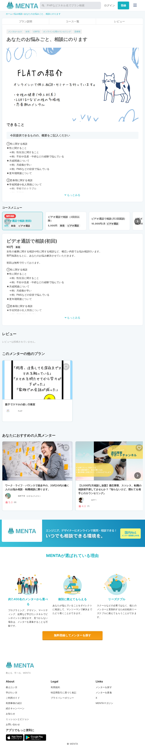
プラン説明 (25, 21)
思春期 (77, 31)
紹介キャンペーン (15, 708)
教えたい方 (12, 687)
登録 (123, 5)
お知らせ (10, 713)
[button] (137, 221)
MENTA (74, 743)
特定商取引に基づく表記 (63, 692)
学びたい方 (12, 692)
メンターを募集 (104, 692)
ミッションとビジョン (17, 719)
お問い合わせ (13, 724)
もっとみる (73, 195)
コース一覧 (72, 21)
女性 (27, 31)
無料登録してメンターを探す (72, 635)
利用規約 (55, 687)
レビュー (119, 21)
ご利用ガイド (13, 697)
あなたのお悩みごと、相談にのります (42, 14)
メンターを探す (104, 687)
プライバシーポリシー (62, 697)
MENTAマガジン (104, 703)
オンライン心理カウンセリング (57, 31)
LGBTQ (36, 31)
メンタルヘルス (15, 31)
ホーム (9, 14)
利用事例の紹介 (14, 703)
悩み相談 (18, 14)
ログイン (109, 5)
